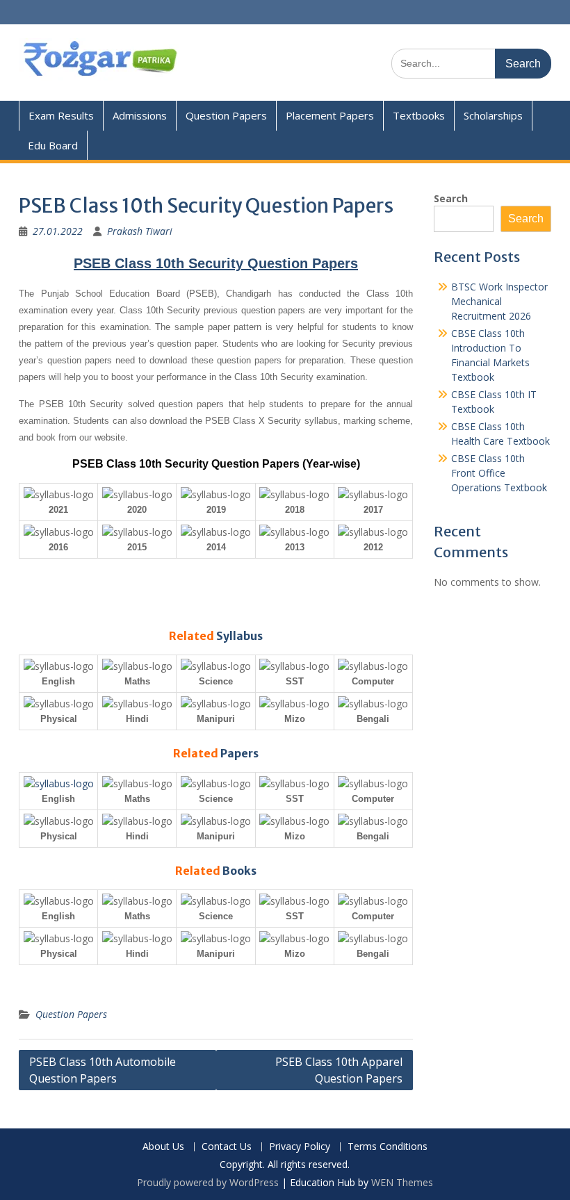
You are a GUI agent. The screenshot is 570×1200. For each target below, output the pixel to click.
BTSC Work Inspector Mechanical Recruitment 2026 (499, 301)
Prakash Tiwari (139, 231)
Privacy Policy (299, 1146)
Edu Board (53, 145)
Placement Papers (330, 115)
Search (451, 198)
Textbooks (419, 115)
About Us (163, 1146)
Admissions (140, 115)
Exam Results (61, 115)
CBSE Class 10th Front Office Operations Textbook (499, 473)
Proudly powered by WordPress (208, 1182)
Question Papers (226, 115)
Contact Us (227, 1146)
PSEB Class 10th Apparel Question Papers (338, 1070)
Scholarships (493, 115)
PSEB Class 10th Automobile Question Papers (102, 1070)
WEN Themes (402, 1182)
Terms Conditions (387, 1146)
